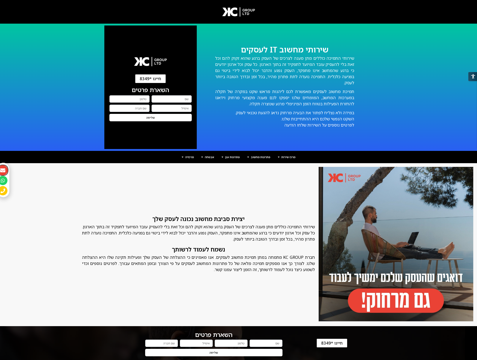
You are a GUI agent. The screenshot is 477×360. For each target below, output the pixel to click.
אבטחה (209, 157)
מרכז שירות (288, 157)
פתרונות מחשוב (260, 157)
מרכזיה (189, 157)
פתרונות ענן (232, 157)
